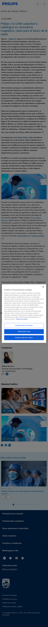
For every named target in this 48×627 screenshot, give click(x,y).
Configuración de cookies (24, 325)
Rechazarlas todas (24, 331)
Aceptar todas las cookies (24, 337)
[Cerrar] (43, 286)
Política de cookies (21, 319)
